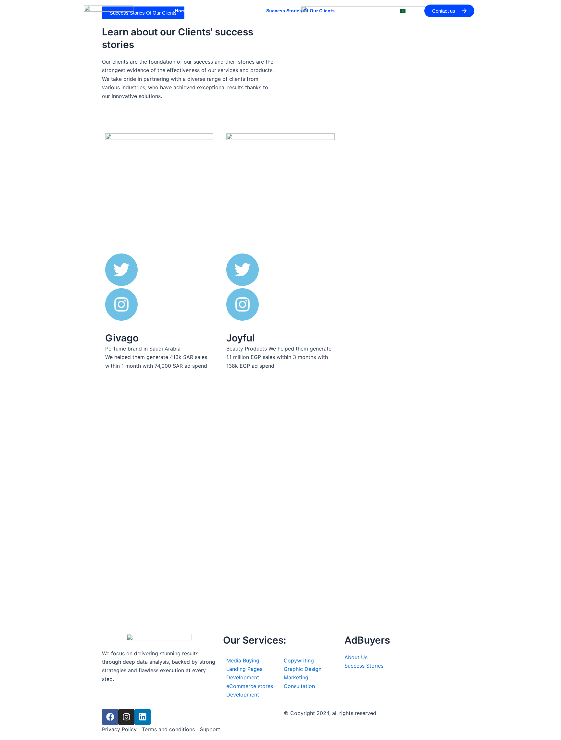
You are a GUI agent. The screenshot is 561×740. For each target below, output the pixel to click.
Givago (122, 338)
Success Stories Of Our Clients (300, 10)
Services (243, 10)
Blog (353, 10)
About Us (211, 10)
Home (181, 10)
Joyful (240, 338)
